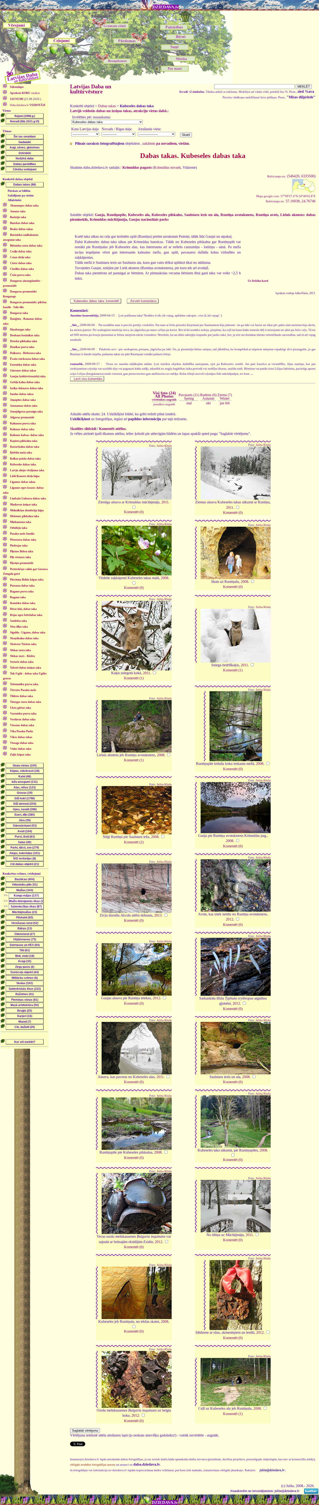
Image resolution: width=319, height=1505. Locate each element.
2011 (165, 502)
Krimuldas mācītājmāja (108, 219)
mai (189, 403)
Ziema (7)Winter (224, 396)
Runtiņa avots (267, 215)
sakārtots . (166, 143)
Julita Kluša (164, 445)
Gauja (100, 215)
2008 (164, 578)
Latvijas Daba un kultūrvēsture (90, 89)
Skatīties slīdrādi (83, 429)
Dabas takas (107, 106)
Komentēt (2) (134, 842)
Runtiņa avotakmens (237, 215)
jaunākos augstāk (164, 404)
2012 (229, 919)
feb (227, 403)
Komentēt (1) (134, 678)
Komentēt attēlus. (113, 429)
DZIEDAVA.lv (166, 7)
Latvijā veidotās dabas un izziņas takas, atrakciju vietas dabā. (118, 111)
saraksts (25, 93)
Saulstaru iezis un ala (201, 215)
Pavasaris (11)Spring (189, 396)
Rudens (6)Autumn (208, 396)
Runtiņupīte (116, 215)
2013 (158, 915)
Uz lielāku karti (258, 280)
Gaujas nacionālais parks (149, 219)
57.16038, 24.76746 (290, 201)
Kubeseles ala (138, 215)
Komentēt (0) (134, 512)
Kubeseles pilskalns (167, 215)
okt (208, 403)
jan (222, 403)
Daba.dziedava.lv (27, 105)
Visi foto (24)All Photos (164, 396)
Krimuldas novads (167, 167)
